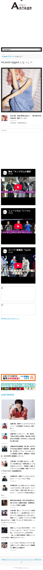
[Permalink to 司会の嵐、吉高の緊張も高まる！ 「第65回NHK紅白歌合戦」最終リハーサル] (4, 118)
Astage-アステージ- (8, 56)
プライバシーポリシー (27, 559)
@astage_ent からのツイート (10, 318)
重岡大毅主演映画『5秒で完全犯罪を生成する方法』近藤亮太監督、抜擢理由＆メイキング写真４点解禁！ (22, 503)
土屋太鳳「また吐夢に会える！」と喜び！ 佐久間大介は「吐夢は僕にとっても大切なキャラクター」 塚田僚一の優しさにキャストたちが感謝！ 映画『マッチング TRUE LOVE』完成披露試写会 (18, 466)
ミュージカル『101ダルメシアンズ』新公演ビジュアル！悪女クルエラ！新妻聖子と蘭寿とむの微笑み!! (22, 545)
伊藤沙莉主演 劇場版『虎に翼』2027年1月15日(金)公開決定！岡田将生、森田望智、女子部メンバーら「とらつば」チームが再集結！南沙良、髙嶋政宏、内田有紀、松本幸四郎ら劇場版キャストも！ (18, 451)
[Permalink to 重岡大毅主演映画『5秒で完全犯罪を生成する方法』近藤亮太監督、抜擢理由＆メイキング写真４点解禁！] (4, 502)
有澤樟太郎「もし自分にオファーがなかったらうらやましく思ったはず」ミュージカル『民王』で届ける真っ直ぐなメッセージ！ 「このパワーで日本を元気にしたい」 (18, 490)
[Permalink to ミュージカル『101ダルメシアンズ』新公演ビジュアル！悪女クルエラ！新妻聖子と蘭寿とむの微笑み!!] (4, 545)
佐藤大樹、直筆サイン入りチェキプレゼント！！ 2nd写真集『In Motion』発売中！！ (22, 426)
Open (21, 0)
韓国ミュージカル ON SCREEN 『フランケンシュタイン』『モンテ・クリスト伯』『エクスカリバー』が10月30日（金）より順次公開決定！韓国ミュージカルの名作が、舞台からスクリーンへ (18, 532)
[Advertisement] (21, 29)
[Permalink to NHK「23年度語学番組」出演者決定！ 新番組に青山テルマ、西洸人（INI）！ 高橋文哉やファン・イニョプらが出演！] (21, 90)
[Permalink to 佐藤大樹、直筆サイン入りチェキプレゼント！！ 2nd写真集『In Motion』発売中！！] (18, 409)
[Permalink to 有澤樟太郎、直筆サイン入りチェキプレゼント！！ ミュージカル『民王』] (4, 478)
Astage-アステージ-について (10, 559)
